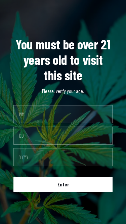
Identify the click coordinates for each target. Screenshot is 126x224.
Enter (63, 184)
